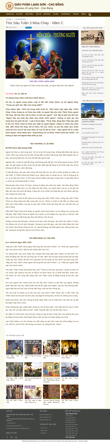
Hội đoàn (46, 14)
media (83, 14)
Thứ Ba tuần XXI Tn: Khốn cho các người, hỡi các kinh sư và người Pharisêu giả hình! (93, 72)
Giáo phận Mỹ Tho (71, 426)
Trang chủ (10, 14)
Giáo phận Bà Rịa (70, 418)
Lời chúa (19, 14)
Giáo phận (29, 14)
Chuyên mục (65, 14)
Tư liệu (55, 14)
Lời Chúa (8, 19)
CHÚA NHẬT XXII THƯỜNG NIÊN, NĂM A (92, 50)
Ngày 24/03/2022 (12, 27)
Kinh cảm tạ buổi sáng (88, 128)
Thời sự (75, 14)
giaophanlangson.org (45, 414)
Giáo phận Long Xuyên (72, 424)
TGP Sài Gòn (69, 416)
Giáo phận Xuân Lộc (71, 435)
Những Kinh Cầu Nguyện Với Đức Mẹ (92, 124)
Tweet (29, 27)
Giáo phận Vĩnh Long (71, 433)
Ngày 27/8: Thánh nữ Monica (91, 46)
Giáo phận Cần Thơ (71, 420)
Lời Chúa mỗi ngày (20, 19)
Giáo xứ (38, 14)
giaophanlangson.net (45, 419)
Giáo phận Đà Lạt (70, 422)
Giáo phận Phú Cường (72, 431)
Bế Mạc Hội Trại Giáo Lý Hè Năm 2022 (92, 147)
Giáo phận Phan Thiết (72, 428)
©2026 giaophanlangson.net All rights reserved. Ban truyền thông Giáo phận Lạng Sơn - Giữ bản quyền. (55, 441)
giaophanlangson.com (46, 417)
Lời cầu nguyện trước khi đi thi (90, 133)
